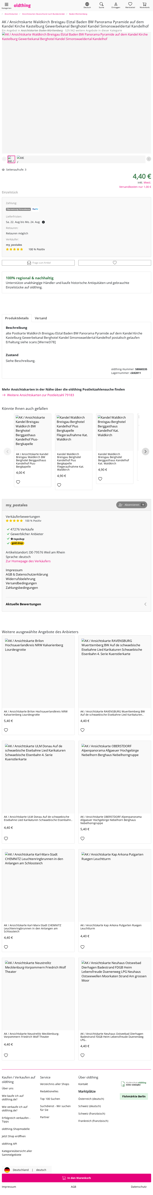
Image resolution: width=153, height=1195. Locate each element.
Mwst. (147, 182)
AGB (9, 574)
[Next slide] (148, 159)
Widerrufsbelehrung (20, 579)
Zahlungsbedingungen (22, 587)
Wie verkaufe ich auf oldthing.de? (14, 1108)
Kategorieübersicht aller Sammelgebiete (17, 1152)
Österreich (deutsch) (91, 1099)
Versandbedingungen (21, 583)
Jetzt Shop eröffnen (14, 1136)
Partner (44, 1117)
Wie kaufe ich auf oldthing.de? (13, 1097)
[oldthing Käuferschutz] (134, 1084)
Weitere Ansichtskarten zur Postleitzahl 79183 (40, 395)
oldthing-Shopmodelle (16, 1129)
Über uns (7, 1088)
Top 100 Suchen (50, 1099)
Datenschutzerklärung (32, 574)
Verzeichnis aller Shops (54, 1084)
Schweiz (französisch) (91, 1113)
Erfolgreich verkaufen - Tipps (16, 1119)
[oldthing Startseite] (22, 5)
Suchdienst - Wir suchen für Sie (55, 1107)
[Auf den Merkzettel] (114, 263)
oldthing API (9, 1143)
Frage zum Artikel (41, 262)
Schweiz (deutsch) (89, 1106)
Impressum (14, 570)
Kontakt (83, 1084)
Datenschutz (139, 1186)
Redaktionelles (49, 1091)
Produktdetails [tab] (17, 318)
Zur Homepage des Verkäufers (28, 561)
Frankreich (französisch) (93, 1121)
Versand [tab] (41, 318)
